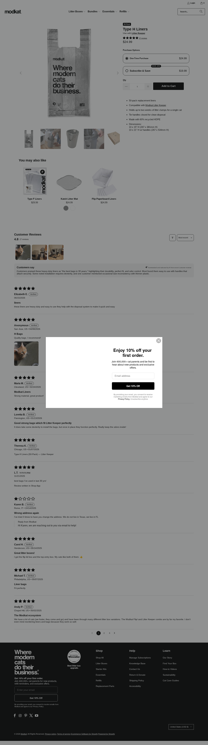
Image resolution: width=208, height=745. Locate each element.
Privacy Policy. (124, 399)
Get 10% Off (133, 386)
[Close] (158, 340)
